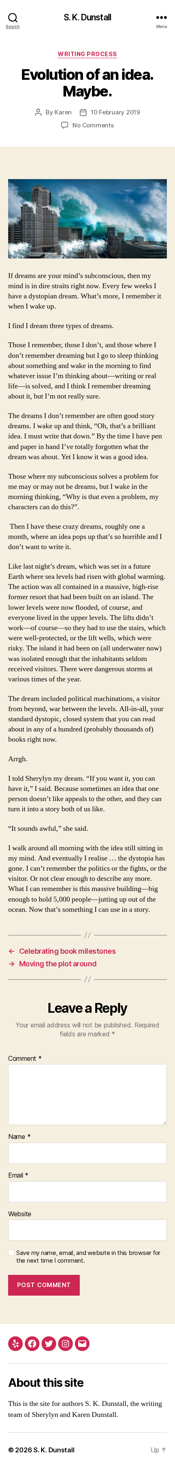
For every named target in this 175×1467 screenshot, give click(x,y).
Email (18, 1175)
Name (19, 1137)
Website (19, 1214)
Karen (63, 112)
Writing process (87, 53)
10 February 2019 (115, 112)
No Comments (93, 125)
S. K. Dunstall (87, 17)
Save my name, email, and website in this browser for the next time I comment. (88, 1256)
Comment (25, 1058)
